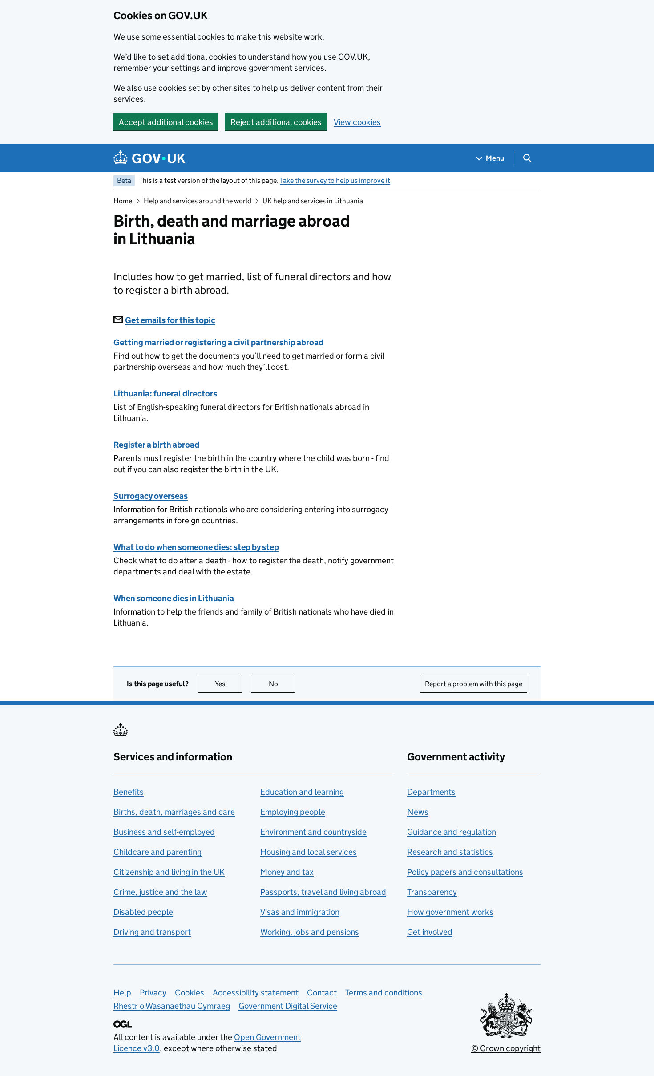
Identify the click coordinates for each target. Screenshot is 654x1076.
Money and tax (287, 872)
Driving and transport (152, 932)
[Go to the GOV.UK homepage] (149, 158)
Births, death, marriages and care (174, 812)
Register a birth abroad (156, 445)
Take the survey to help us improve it (335, 180)
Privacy (153, 992)
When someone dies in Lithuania (173, 598)
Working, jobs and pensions (309, 932)
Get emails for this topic (170, 320)
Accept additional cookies (166, 122)
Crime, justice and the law (160, 892)
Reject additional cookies (276, 122)
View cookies (357, 122)
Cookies (189, 992)
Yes (228, 684)
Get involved (429, 932)
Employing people (292, 812)
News (417, 812)
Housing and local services (308, 852)
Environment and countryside (313, 832)
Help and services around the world (197, 201)
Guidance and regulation (451, 832)
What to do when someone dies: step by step (196, 547)
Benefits (128, 792)
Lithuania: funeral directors (165, 393)
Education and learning (302, 792)
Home (122, 201)
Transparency (432, 892)
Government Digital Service (287, 1006)
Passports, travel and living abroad (323, 892)
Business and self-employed (164, 832)
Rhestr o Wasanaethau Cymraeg (171, 1006)
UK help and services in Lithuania (312, 201)
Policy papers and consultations (465, 872)
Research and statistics (450, 852)
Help (122, 992)
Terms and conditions (383, 992)
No (282, 684)
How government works (450, 912)
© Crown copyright (506, 1048)
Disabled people (143, 912)
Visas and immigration (299, 912)
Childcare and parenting (157, 852)
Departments (431, 792)
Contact (322, 992)
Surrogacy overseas (150, 496)
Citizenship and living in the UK (169, 872)
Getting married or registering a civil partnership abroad (218, 342)
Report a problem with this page (473, 684)
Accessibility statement (256, 992)
